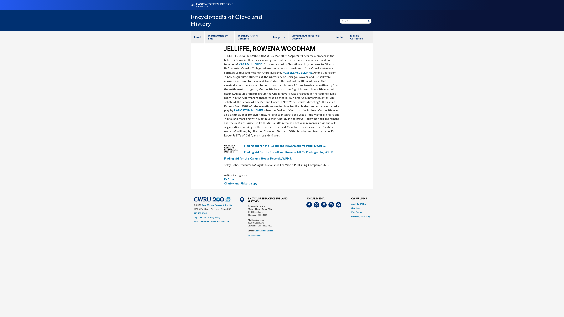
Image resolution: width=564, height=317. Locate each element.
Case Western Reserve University (217, 205)
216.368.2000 (200, 213)
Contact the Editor (263, 230)
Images (277, 37)
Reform (229, 179)
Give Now (355, 208)
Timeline (339, 37)
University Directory (360, 216)
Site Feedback (254, 235)
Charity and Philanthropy (240, 183)
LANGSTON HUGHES (248, 110)
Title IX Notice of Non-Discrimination (211, 221)
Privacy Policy (214, 217)
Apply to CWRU (358, 204)
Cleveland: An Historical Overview (306, 37)
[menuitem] (198, 37)
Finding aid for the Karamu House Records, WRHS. (258, 158)
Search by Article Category (248, 37)
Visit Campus (357, 212)
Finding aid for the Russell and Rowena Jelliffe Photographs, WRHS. (289, 152)
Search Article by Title (218, 37)
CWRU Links (359, 198)
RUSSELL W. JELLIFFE (297, 72)
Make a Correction (356, 37)
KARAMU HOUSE (250, 64)
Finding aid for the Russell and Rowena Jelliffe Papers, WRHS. (285, 145)
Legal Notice (200, 217)
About (197, 37)
